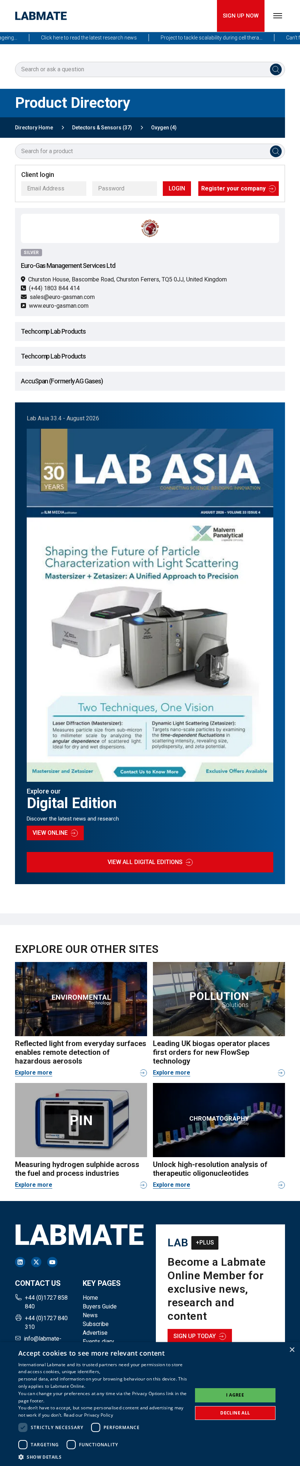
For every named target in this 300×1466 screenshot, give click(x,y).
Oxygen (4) (164, 127)
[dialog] (150, 1404)
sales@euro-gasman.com (62, 296)
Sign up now (241, 15)
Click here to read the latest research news (72, 38)
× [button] (292, 1350)
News (90, 1315)
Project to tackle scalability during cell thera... (194, 38)
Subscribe (96, 1324)
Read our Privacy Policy (88, 1415)
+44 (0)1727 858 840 (46, 1302)
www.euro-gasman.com (59, 305)
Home (90, 1297)
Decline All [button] (235, 1413)
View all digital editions (145, 862)
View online (50, 832)
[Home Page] (41, 16)
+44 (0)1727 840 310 (46, 1322)
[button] (102, 1457)
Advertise (95, 1332)
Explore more (33, 1072)
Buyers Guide (100, 1306)
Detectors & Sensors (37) (102, 127)
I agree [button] (235, 1395)
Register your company (233, 188)
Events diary (98, 1341)
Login (177, 188)
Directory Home (34, 127)
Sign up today (194, 1336)
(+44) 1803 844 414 (54, 288)
